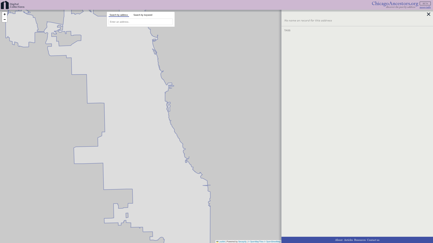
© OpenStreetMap (272, 241)
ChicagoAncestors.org (395, 3)
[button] (4, 14)
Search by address (119, 15)
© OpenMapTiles (256, 241)
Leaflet (221, 241)
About (339, 240)
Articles (348, 240)
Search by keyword (142, 15)
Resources (360, 240)
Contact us (373, 240)
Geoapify (242, 241)
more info (425, 7)
